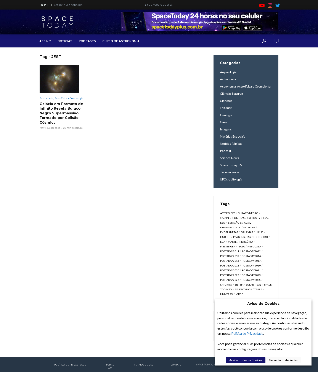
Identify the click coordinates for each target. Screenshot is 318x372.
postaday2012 (251, 251)
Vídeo (240, 294)
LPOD (257, 237)
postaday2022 (229, 275)
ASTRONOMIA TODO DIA (68, 5)
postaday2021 (251, 270)
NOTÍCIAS (65, 41)
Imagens (239, 237)
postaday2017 (251, 260)
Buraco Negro (248, 213)
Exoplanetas (229, 232)
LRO (265, 237)
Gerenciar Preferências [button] (283, 360)
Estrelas (249, 227)
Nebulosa (254, 246)
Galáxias (247, 232)
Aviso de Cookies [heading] (263, 304)
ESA (265, 217)
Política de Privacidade (247, 333)
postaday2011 (229, 251)
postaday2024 (229, 279)
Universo (226, 294)
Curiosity (253, 217)
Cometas (238, 217)
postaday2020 (229, 270)
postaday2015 (229, 260)
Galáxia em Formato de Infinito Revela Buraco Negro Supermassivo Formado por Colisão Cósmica (61, 113)
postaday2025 (251, 279)
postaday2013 (229, 256)
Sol (259, 284)
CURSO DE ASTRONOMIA (121, 41)
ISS (249, 237)
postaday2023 (251, 275)
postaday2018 (229, 265)
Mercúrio (246, 241)
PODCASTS (87, 41)
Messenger (227, 246)
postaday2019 (251, 265)
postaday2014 (251, 256)
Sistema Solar (244, 284)
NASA (241, 246)
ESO (222, 222)
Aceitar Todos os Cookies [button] (245, 360)
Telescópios (243, 289)
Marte (232, 241)
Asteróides (227, 213)
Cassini (225, 217)
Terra (258, 289)
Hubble (225, 237)
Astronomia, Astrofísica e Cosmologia (61, 98)
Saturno (226, 284)
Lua (222, 241)
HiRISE (259, 232)
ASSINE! (45, 41)
